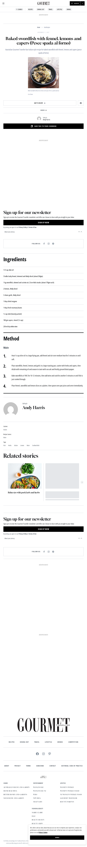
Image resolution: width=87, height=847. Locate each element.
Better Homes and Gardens (28, 790)
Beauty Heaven (51, 816)
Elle (46, 812)
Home (37, 27)
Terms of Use (32, 226)
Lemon (22, 445)
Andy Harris (45, 120)
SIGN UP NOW (42, 221)
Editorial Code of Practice (71, 761)
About (6, 761)
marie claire (50, 808)
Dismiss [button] (55, 837)
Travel (50, 9)
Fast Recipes (46, 27)
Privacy (17, 761)
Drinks (68, 9)
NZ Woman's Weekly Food (28, 816)
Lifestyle (58, 9)
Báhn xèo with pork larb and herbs (24, 491)
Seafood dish (35, 445)
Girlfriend (49, 823)
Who (48, 790)
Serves (42, 110)
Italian (16, 445)
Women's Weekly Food (27, 812)
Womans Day (51, 783)
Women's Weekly (24, 808)
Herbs (9, 445)
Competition (72, 738)
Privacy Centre (41, 832)
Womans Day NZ (52, 787)
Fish (4, 445)
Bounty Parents (24, 823)
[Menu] (3, 3)
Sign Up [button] (74, 3)
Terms (27, 761)
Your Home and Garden (26, 794)
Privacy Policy (23, 226)
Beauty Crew (50, 819)
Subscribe (39, 761)
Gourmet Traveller (26, 819)
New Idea (49, 794)
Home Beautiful (23, 787)
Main (28, 445)
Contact (51, 761)
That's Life (50, 797)
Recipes (30, 9)
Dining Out (39, 9)
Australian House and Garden (29, 783)
